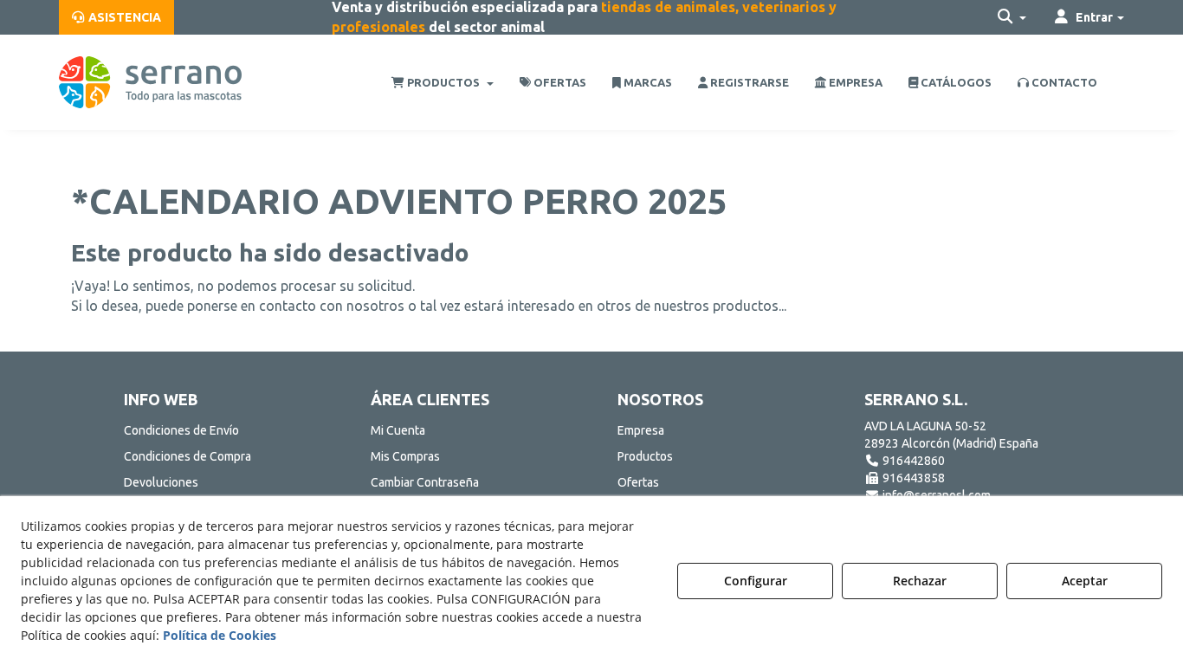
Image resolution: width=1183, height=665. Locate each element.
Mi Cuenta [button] (398, 430)
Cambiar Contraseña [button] (425, 482)
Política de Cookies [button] (219, 635)
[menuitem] (116, 17)
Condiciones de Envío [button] (181, 430)
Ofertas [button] (638, 482)
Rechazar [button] (920, 580)
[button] (116, 17)
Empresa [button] (640, 430)
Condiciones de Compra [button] (187, 456)
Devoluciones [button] (161, 482)
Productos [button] (645, 456)
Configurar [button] (755, 580)
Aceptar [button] (1085, 580)
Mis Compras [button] (405, 456)
